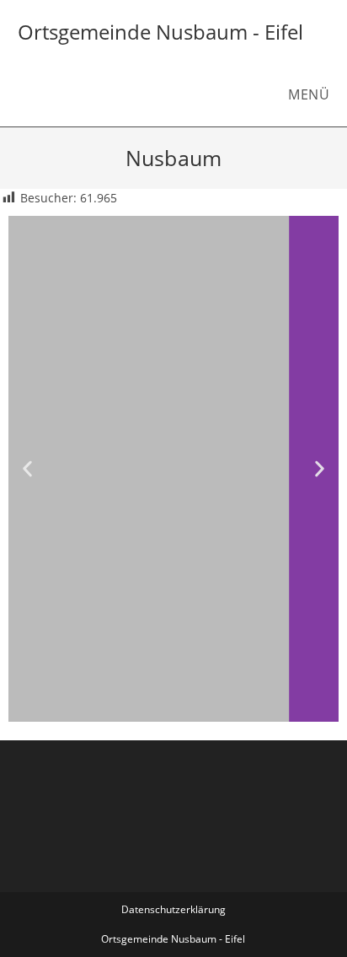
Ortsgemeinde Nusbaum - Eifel (160, 32)
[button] (27, 469)
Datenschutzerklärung (173, 909)
